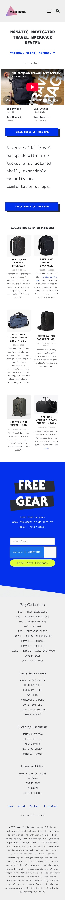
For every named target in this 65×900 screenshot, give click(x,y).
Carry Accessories (32, 680)
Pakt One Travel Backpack (46, 262)
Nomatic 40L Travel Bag (19, 423)
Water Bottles (32, 704)
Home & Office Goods (32, 773)
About (21, 806)
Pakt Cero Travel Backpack (18, 262)
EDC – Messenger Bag (32, 621)
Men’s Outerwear (32, 748)
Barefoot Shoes (32, 753)
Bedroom (32, 788)
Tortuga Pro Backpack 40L (46, 337)
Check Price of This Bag (32, 131)
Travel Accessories (33, 709)
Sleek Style (40, 112)
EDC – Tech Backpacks (32, 611)
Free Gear (50, 806)
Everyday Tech (32, 690)
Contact (35, 806)
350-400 (11, 112)
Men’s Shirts (32, 739)
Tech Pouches (32, 685)
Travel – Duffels (32, 645)
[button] (49, 10)
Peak (46, 448)
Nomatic (11, 120)
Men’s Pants (32, 743)
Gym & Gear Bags (32, 660)
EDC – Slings (32, 626)
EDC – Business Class (32, 631)
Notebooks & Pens (32, 699)
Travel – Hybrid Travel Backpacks (32, 650)
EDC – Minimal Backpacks (32, 616)
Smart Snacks (32, 714)
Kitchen (32, 778)
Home (11, 806)
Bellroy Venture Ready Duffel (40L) (46, 420)
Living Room (32, 783)
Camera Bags (32, 655)
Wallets (32, 694)
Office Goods (32, 793)
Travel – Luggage (32, 641)
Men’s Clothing (32, 734)
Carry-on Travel (32, 63)
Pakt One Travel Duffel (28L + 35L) (18, 337)
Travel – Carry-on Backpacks (32, 636)
